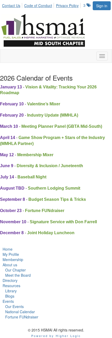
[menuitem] (13, 4)
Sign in (101, 5)
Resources (11, 285)
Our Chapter (15, 270)
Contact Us (11, 5)
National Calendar (20, 311)
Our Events (14, 306)
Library (11, 290)
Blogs (9, 296)
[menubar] (42, 4)
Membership (13, 259)
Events (8, 301)
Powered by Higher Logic (56, 336)
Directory (10, 280)
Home (8, 249)
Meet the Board (18, 275)
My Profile (11, 254)
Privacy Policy (67, 5)
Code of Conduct (38, 5)
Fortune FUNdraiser (21, 316)
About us (10, 264)
